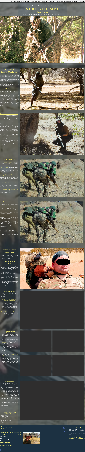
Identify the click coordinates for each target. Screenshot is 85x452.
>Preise (3, 422)
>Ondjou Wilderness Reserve (7, 417)
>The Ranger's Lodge (6, 420)
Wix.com (5, 428)
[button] (22, 1)
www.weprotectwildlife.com (74, 440)
